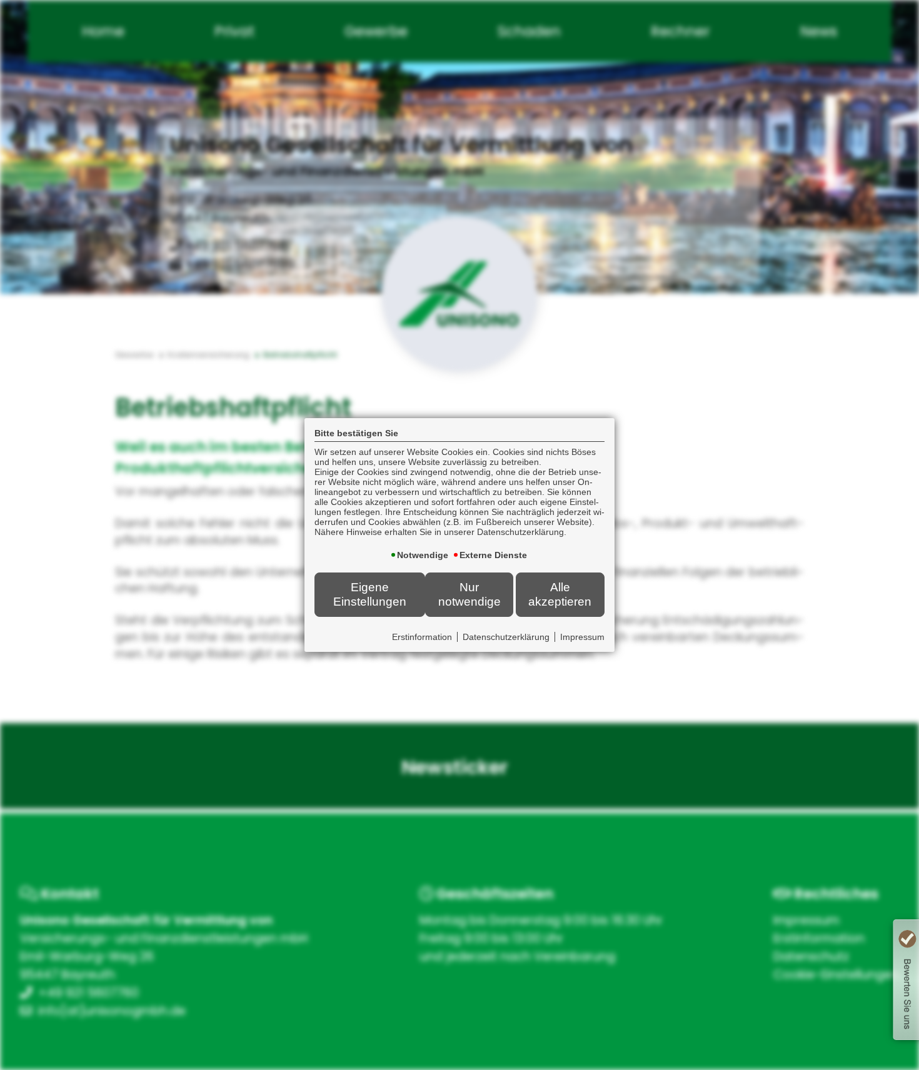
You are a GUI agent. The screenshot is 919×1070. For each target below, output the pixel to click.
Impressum (582, 637)
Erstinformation (422, 637)
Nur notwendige (469, 594)
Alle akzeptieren (559, 594)
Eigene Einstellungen (369, 594)
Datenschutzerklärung (506, 637)
